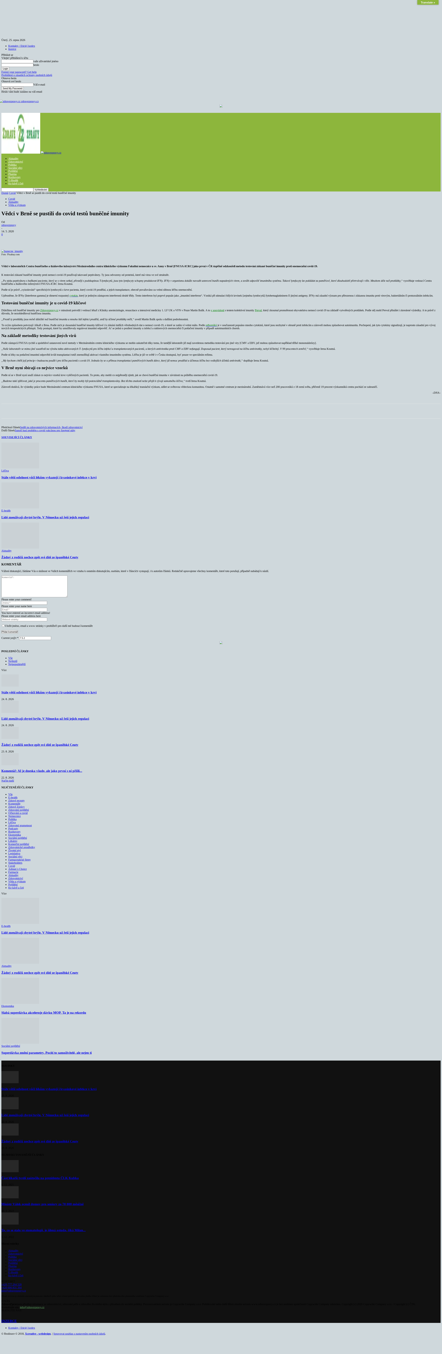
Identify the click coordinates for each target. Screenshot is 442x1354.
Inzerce (12, 49)
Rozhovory (14, 177)
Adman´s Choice (17, 869)
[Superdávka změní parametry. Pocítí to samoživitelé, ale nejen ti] (20, 1042)
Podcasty (13, 828)
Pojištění (13, 171)
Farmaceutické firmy (19, 859)
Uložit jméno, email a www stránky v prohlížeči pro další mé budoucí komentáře (49, 625)
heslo (36, 64)
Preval (258, 310)
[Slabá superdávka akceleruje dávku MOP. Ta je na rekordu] (20, 1002)
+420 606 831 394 (11, 1287)
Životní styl (14, 850)
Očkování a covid (18, 813)
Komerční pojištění (18, 844)
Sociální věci (15, 167)
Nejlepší (12, 661)
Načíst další (7, 780)
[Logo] (21, 152)
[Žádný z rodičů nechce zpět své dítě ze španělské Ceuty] (20, 547)
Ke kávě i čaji (15, 183)
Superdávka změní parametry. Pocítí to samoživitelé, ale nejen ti (46, 1053)
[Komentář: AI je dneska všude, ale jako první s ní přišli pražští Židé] (10, 764)
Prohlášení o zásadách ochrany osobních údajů (26, 75)
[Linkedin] (82, 239)
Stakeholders (15, 862)
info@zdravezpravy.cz (13, 1290)
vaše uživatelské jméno (45, 61)
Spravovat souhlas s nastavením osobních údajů (79, 1333)
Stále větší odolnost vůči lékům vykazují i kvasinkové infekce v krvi (49, 477)
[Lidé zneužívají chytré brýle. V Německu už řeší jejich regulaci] (20, 507)
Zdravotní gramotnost (20, 825)
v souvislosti (217, 310)
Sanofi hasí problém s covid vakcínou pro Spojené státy (45, 430)
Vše (10, 658)
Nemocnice (14, 816)
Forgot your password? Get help (19, 72)
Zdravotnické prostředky (21, 847)
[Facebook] (32, 239)
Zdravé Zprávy (16, 806)
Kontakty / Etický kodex (21, 45)
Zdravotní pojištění (18, 809)
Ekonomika (14, 834)
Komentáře (14, 803)
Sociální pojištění (17, 837)
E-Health (13, 180)
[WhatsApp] (69, 239)
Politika (12, 164)
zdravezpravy (8, 225)
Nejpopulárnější (17, 664)
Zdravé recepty (16, 800)
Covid (12, 192)
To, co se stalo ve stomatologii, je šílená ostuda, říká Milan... (43, 1230)
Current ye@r (9, 637)
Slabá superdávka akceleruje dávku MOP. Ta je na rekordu (43, 1012)
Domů (4, 192)
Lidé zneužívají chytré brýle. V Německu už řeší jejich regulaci (45, 517)
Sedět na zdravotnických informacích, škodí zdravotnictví (51, 427)
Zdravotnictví (15, 161)
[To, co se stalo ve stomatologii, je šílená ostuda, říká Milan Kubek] (10, 1223)
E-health (6, 510)
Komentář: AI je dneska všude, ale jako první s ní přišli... (41, 771)
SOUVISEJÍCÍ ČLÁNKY (16, 437)
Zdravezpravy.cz (49, 310)
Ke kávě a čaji (16, 887)
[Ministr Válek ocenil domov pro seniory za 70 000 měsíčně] (10, 1197)
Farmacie (13, 872)
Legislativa (14, 853)
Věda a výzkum (17, 205)
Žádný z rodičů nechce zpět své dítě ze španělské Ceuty (39, 557)
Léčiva (5, 470)
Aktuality (13, 158)
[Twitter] (44, 239)
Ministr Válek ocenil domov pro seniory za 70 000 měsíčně (42, 1204)
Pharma (12, 174)
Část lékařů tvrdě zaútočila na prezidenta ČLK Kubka (40, 1178)
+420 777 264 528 (11, 1284)
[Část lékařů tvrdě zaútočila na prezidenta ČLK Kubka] (10, 1171)
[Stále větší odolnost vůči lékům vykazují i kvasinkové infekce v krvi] (20, 467)
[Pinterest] (57, 239)
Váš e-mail (39, 84)
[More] (94, 239)
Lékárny (12, 841)
